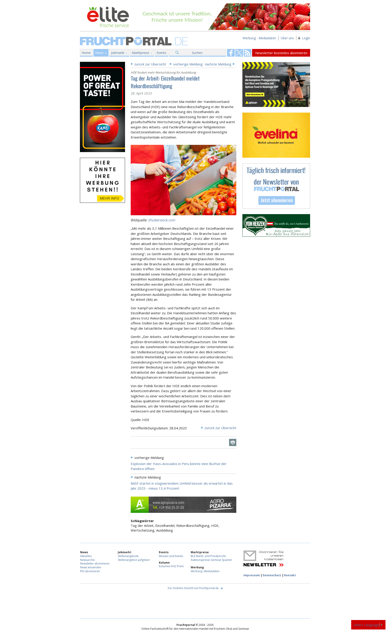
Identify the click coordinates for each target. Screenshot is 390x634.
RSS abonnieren (90, 571)
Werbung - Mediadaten (259, 38)
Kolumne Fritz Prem (171, 566)
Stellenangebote (128, 556)
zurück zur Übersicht (150, 64)
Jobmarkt (117, 53)
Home (86, 53)
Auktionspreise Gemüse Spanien (211, 560)
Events (161, 53)
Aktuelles (86, 556)
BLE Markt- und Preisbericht (208, 556)
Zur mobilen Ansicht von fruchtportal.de (193, 588)
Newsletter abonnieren (94, 563)
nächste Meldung (218, 64)
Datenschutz (272, 575)
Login (306, 38)
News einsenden (90, 567)
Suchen (197, 53)
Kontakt (290, 575)
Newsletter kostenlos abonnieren (281, 53)
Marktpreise (140, 53)
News (99, 53)
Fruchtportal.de (134, 41)
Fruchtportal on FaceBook (231, 53)
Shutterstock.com (161, 220)
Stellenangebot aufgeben (134, 560)
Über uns (287, 38)
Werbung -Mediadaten (205, 571)
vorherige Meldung (188, 64)
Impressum (252, 575)
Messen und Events (171, 556)
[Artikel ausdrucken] (232, 442)
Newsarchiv (87, 560)
